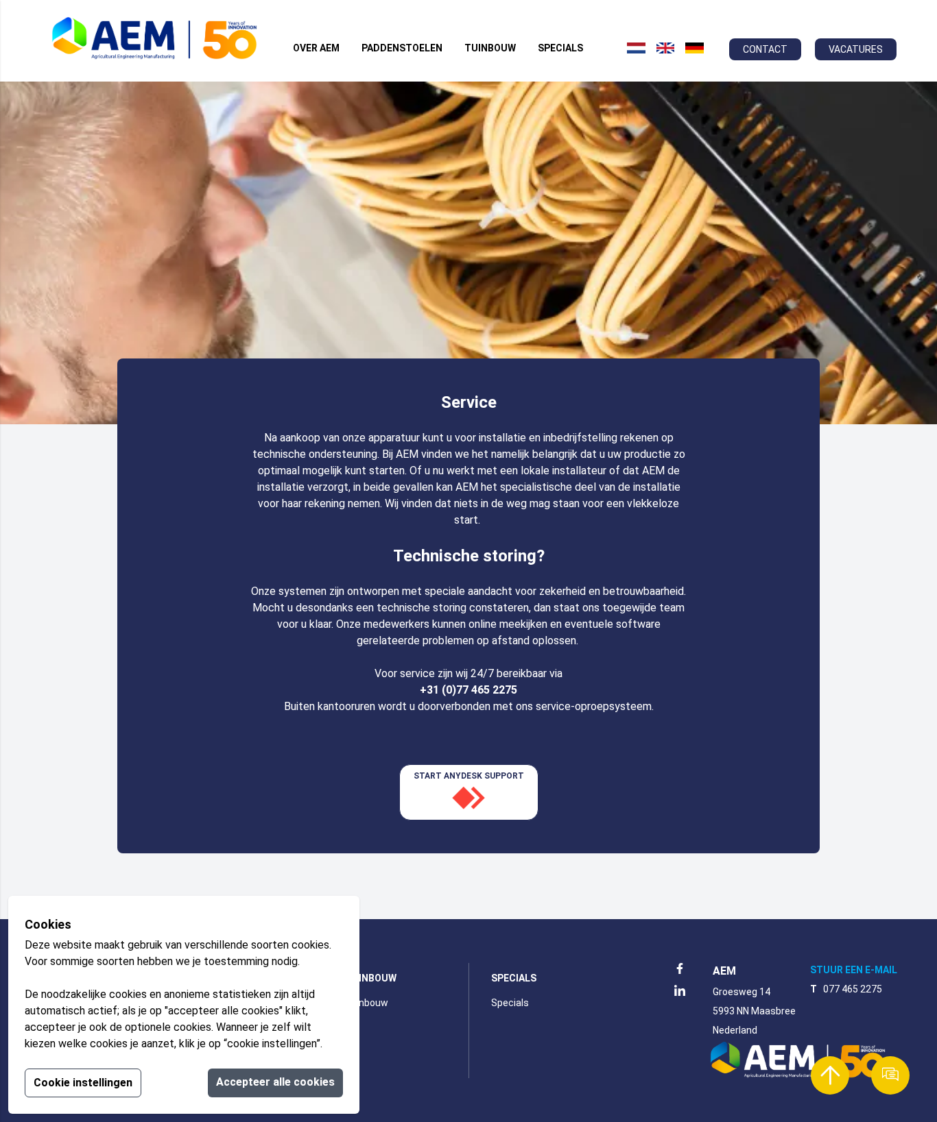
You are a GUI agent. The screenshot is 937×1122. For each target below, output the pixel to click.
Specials (560, 47)
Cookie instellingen (83, 1082)
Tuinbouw (490, 47)
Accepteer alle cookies (275, 1081)
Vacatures (856, 49)
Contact (765, 49)
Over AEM (316, 47)
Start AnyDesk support (469, 776)
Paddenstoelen (401, 47)
